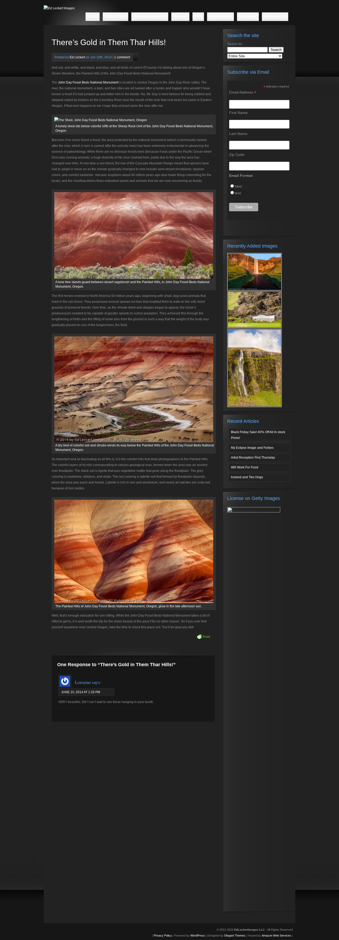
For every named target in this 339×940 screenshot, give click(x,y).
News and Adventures (150, 17)
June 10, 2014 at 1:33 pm (80, 692)
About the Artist (220, 17)
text (238, 193)
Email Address (242, 92)
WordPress (197, 935)
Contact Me (248, 17)
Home (92, 17)
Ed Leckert (77, 57)
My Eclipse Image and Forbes (252, 448)
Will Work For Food (244, 467)
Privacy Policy (163, 935)
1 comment (122, 57)
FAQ (198, 17)
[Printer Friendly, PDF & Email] (203, 636)
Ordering (180, 17)
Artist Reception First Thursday (253, 457)
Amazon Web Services (276, 935)
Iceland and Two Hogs (247, 477)
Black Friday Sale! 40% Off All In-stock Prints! (258, 435)
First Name (238, 113)
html (238, 186)
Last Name (238, 133)
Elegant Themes (234, 935)
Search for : (235, 44)
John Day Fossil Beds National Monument (88, 82)
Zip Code (236, 154)
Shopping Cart (275, 17)
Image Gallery (115, 17)
